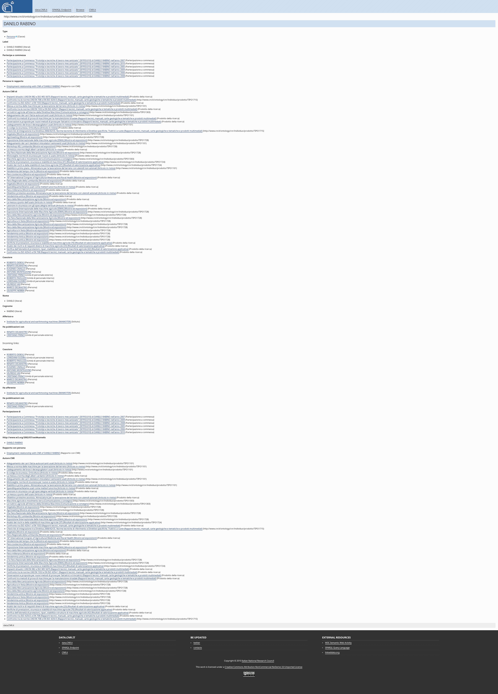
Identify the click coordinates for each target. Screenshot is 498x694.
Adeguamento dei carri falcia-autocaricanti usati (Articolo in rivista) (39, 115)
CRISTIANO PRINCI (16, 275)
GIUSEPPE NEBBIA (15, 290)
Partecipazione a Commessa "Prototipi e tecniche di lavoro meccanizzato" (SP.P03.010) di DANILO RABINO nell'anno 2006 (66, 72)
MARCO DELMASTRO (17, 287)
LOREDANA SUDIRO (16, 281)
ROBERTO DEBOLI (15, 262)
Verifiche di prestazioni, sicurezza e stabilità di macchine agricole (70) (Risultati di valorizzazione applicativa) (59, 242)
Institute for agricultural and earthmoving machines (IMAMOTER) (39, 321)
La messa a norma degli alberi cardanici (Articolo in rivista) (35, 149)
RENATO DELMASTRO (17, 265)
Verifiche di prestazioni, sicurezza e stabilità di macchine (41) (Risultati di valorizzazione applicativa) (55, 162)
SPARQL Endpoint (61, 9)
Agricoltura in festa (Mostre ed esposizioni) (28, 221)
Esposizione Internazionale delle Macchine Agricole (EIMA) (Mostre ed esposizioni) (47, 211)
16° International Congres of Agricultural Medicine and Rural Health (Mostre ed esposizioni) (52, 177)
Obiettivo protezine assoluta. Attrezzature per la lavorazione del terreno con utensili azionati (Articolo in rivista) (61, 193)
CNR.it (92, 9)
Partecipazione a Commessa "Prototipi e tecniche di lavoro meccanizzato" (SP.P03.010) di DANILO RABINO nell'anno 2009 (66, 69)
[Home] (16, 6)
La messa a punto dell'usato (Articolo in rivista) (29, 202)
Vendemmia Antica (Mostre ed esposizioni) (28, 236)
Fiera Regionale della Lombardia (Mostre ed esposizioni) (34, 180)
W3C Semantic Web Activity (338, 642)
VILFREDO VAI (13, 284)
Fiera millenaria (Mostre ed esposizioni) (26, 190)
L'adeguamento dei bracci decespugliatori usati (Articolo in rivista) (39, 124)
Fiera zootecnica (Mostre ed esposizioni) (26, 174)
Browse (80, 9)
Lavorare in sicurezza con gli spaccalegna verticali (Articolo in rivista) (40, 205)
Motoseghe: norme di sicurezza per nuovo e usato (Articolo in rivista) (40, 155)
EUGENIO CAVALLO (16, 268)
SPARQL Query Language (337, 647)
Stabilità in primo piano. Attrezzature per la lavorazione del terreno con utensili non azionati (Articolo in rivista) (61, 168)
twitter (196, 642)
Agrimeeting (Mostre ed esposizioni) (24, 137)
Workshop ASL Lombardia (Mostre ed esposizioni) (31, 146)
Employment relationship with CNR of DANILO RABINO (33, 86)
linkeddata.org (332, 652)
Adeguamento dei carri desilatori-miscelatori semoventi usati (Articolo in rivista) (46, 143)
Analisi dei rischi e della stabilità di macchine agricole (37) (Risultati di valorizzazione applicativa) (53, 165)
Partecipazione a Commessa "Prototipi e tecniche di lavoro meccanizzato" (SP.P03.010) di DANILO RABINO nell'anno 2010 (66, 63)
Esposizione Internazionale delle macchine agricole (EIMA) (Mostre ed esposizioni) (47, 140)
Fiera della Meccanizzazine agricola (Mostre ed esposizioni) (36, 214)
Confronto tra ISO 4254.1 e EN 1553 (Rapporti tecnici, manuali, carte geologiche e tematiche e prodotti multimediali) (63, 102)
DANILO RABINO (15, 442)
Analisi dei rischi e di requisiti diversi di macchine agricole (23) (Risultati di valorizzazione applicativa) (56, 246)
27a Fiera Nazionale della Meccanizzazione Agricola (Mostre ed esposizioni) (43, 218)
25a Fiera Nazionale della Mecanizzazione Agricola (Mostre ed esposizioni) (43, 152)
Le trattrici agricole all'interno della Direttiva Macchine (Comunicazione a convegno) (48, 112)
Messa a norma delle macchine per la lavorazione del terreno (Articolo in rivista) (46, 106)
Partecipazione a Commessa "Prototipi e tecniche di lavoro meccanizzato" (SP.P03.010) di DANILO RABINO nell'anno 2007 (66, 60)
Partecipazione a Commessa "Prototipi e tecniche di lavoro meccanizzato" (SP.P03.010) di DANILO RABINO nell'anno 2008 (66, 76)
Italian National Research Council (258, 660)
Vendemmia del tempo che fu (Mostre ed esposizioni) (33, 171)
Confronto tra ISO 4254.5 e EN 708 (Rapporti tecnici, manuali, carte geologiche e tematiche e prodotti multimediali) (63, 252)
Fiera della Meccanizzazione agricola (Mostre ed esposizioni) (36, 199)
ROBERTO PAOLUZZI (17, 278)
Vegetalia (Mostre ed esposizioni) (23, 134)
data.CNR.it (41, 9)
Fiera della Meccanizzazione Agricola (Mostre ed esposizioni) (36, 224)
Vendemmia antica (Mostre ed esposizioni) (28, 196)
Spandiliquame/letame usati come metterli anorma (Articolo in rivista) (41, 186)
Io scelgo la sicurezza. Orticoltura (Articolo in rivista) (32, 127)
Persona (11, 36)
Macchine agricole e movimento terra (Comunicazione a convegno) (39, 158)
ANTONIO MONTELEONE (19, 271)
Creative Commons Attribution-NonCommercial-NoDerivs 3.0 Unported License (263, 666)
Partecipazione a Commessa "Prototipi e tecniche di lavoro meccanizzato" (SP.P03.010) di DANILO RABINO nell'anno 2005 (66, 66)
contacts (197, 647)
